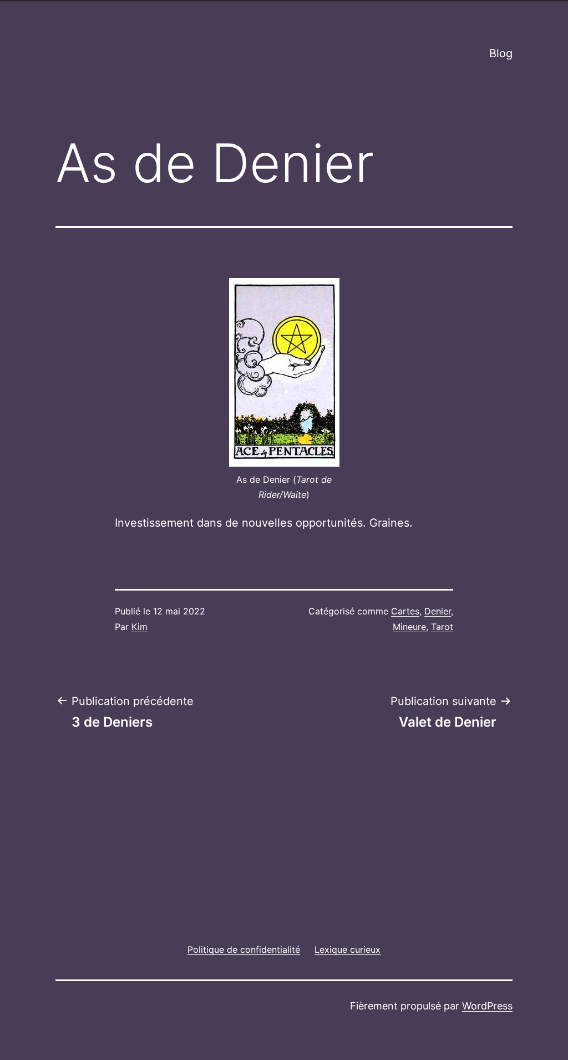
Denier (437, 611)
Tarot (442, 626)
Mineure (409, 626)
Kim (139, 626)
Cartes (405, 611)
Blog (501, 53)
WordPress (487, 1006)
